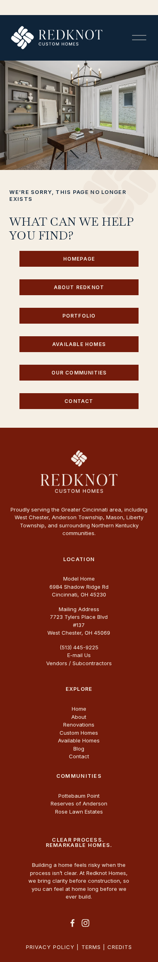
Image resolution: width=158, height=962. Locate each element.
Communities (79, 776)
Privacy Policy (50, 947)
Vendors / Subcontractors (79, 663)
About (78, 717)
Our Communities (79, 373)
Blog (78, 748)
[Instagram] (85, 923)
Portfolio (79, 316)
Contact (78, 401)
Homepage (79, 259)
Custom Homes (79, 732)
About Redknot (79, 287)
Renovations (78, 724)
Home (79, 708)
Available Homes (79, 344)
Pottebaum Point (79, 795)
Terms (91, 947)
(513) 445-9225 (79, 647)
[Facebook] (72, 923)
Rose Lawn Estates (79, 811)
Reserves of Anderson (79, 803)
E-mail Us (79, 655)
